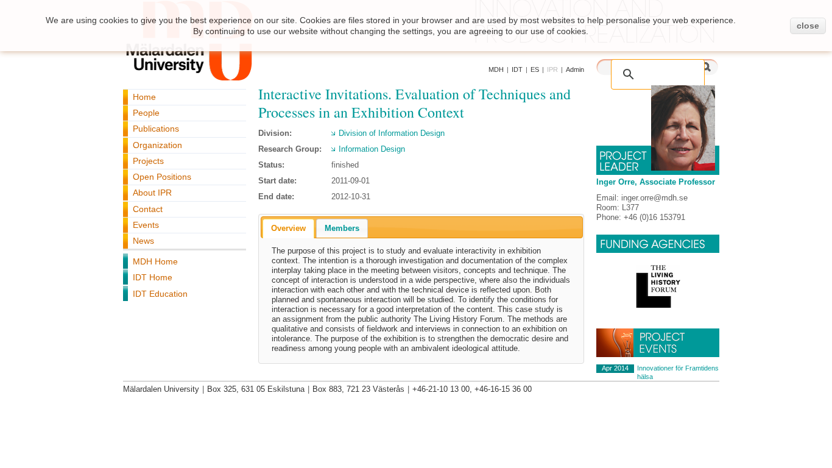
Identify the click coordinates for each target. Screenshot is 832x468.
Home (144, 97)
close (808, 25)
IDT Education (160, 294)
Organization (157, 145)
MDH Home (155, 261)
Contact (148, 209)
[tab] (288, 228)
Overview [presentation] (288, 228)
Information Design (372, 149)
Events (146, 225)
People (146, 113)
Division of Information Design (392, 133)
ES (535, 69)
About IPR (152, 192)
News (143, 241)
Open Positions (162, 177)
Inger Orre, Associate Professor (655, 181)
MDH (496, 69)
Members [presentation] (342, 228)
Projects (148, 161)
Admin (575, 69)
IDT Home (152, 277)
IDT (517, 69)
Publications (156, 128)
